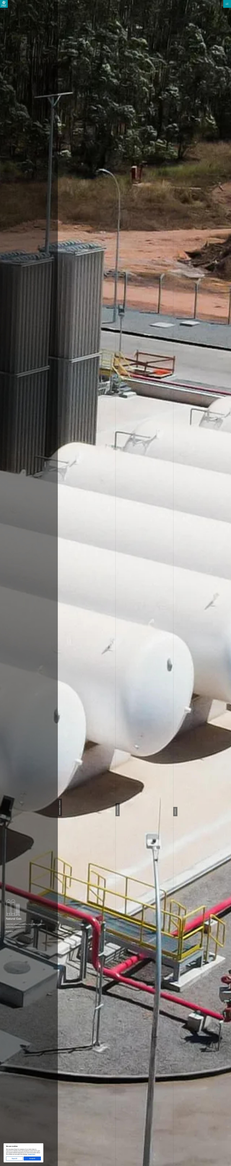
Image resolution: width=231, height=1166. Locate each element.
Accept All (32, 1158)
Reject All (14, 1158)
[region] (23, 1152)
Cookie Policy (31, 1154)
